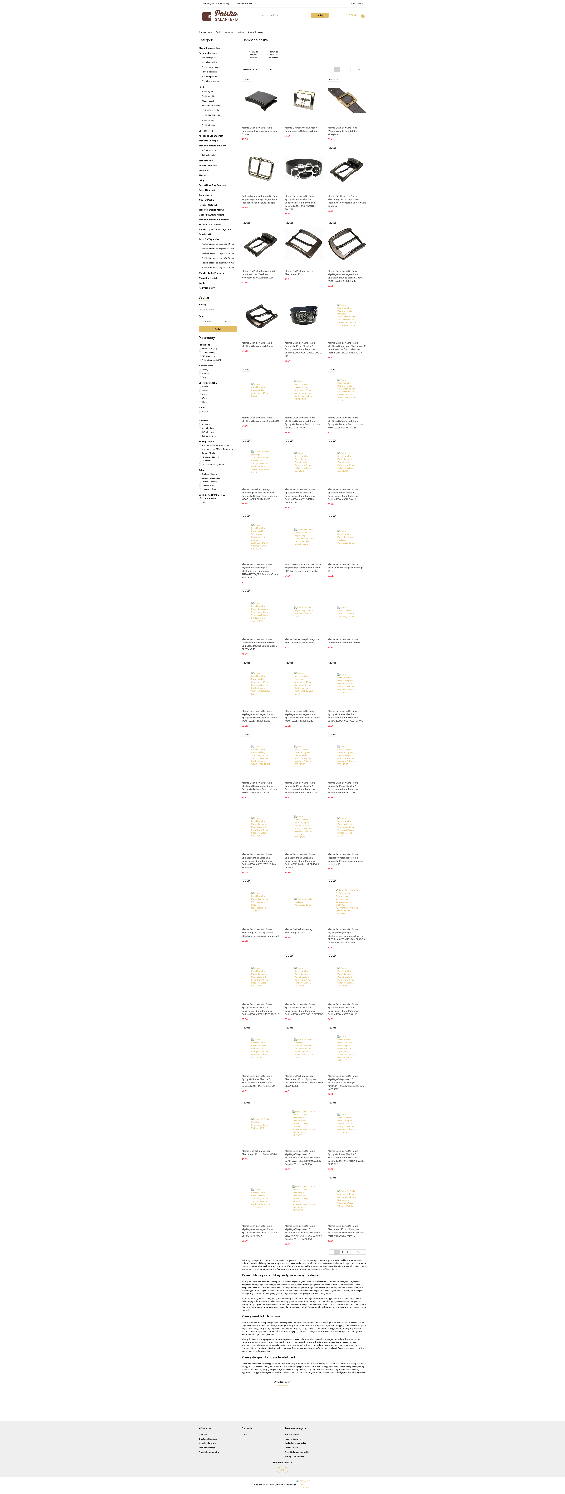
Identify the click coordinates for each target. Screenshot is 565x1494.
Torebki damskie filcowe (212, 209)
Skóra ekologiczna (210, 155)
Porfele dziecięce (209, 72)
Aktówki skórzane (208, 165)
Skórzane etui (206, 131)
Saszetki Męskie (208, 190)
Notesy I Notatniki (208, 205)
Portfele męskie (209, 57)
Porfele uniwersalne (211, 67)
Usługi (202, 180)
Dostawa (203, 1434)
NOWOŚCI (225, 26)
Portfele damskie (209, 62)
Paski (202, 87)
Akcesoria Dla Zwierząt (211, 136)
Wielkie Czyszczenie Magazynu (215, 229)
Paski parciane (208, 120)
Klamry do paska (212, 115)
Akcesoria (204, 170)
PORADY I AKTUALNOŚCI (313, 26)
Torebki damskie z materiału (214, 219)
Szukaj (218, 329)
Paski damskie (208, 96)
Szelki (202, 283)
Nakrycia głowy (207, 288)
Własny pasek (208, 101)
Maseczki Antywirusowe (211, 214)
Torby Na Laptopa (208, 140)
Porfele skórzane (208, 53)
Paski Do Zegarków (209, 239)
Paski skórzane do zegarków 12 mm (218, 248)
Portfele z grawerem (211, 81)
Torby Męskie (206, 160)
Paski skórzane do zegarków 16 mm (218, 258)
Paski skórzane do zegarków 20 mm (218, 267)
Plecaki (203, 175)
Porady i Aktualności (294, 1456)
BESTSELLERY (259, 26)
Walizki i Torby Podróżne (212, 273)
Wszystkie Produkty (209, 278)
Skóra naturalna (209, 150)
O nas (244, 1434)
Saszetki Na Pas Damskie (212, 185)
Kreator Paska (206, 200)
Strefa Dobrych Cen (209, 48)
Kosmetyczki (206, 195)
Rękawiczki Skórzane (210, 224)
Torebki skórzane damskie (297, 1452)
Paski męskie (208, 91)
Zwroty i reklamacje (208, 1439)
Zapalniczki (205, 234)
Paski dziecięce (208, 125)
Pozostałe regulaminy (209, 1452)
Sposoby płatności (207, 1443)
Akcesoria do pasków (211, 105)
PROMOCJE (241, 26)
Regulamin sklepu (207, 1448)
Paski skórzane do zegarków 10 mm (218, 244)
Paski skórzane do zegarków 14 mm (218, 253)
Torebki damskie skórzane (213, 145)
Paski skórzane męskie (295, 1443)
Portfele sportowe (210, 76)
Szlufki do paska (212, 110)
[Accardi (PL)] (282, 1403)
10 (358, 70)
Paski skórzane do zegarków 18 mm (218, 263)
